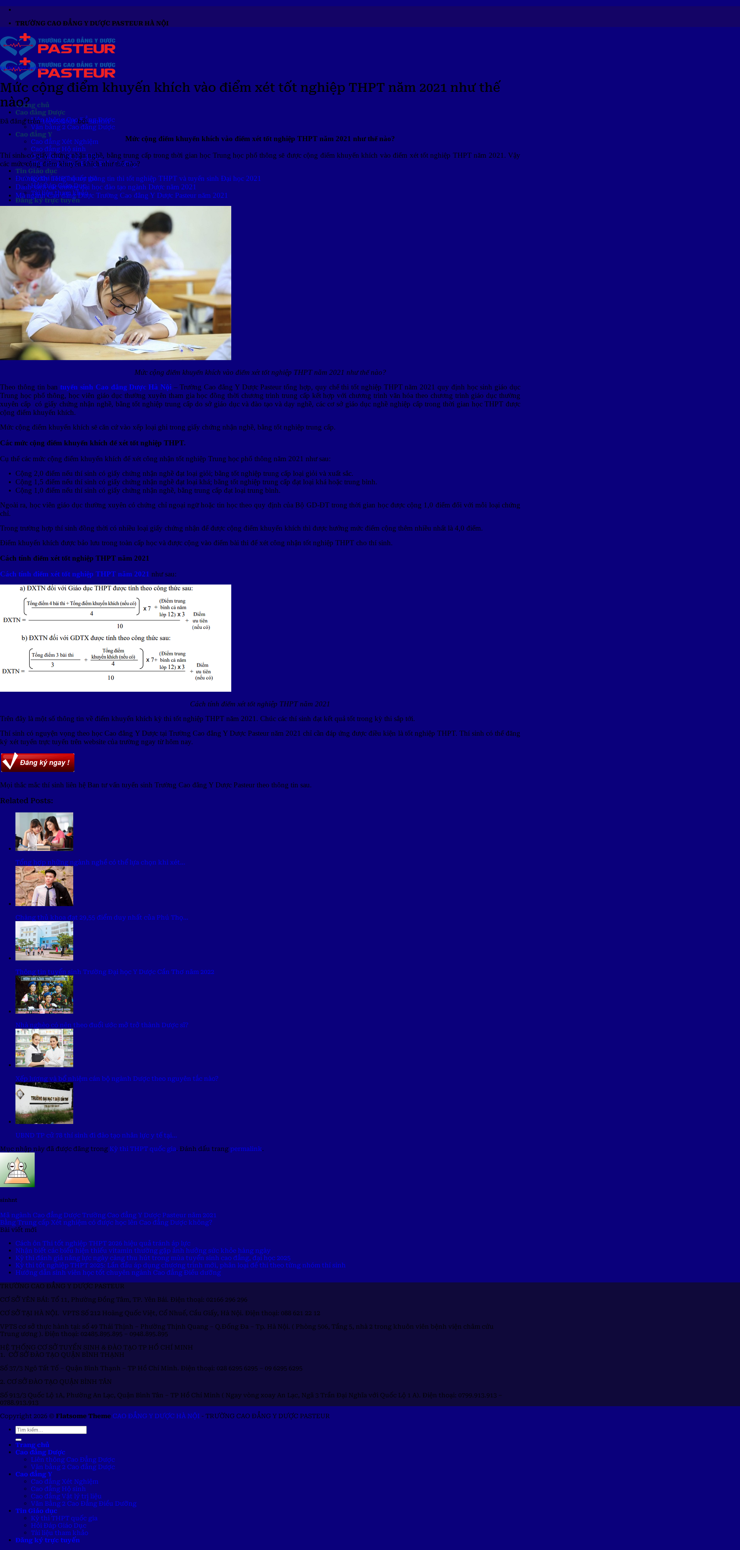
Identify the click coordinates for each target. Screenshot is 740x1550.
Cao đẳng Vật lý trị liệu (66, 1496)
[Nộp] (18, 1440)
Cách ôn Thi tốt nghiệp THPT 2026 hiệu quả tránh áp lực (102, 1243)
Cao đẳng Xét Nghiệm (64, 141)
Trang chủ (32, 105)
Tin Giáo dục (36, 171)
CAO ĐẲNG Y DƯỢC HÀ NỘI (156, 1416)
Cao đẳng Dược (40, 112)
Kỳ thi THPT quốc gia (23, 68)
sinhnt (99, 121)
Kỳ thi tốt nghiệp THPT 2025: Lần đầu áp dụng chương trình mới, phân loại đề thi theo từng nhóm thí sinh (180, 1265)
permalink (246, 1148)
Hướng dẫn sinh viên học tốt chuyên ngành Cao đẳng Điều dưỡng (118, 1272)
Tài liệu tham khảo (59, 1533)
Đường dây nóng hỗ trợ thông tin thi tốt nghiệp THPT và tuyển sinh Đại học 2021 (138, 178)
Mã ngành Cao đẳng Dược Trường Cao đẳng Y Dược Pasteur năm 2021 (121, 195)
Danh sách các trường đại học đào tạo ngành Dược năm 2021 (106, 187)
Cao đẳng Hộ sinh (58, 149)
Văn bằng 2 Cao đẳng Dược (73, 127)
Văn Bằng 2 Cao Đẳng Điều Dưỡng (83, 1503)
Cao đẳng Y (33, 134)
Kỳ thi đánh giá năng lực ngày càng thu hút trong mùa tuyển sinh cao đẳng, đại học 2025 (153, 1258)
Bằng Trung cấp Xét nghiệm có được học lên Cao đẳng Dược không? (106, 1222)
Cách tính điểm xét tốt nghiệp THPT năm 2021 (75, 574)
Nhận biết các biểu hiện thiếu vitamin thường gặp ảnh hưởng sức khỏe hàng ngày (143, 1250)
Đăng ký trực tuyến (47, 200)
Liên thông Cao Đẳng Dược (73, 1459)
